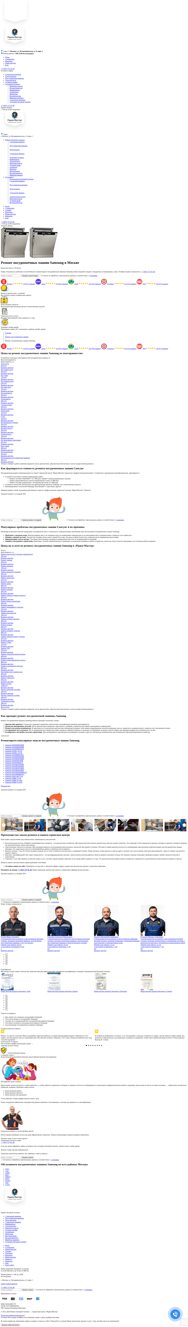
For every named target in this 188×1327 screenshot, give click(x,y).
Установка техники (17, 157)
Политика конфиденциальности (13, 1315)
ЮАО (7, 1179)
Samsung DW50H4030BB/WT (16, 772)
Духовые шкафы (11, 82)
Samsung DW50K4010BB (14, 769)
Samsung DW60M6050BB (14, 745)
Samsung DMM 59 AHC (14, 780)
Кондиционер (15, 171)
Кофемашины (15, 90)
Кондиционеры (15, 96)
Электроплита (15, 161)
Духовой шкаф (15, 165)
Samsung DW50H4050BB (14, 770)
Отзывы (8, 210)
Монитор (13, 169)
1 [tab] (6, 954)
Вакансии (9, 216)
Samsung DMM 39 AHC (14, 782)
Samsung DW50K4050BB (14, 765)
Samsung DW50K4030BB (14, 767)
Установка (9, 177)
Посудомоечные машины (14, 78)
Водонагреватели (16, 88)
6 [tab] (6, 1007)
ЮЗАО (7, 1181)
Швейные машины (17, 98)
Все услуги (5, 707)
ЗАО (7, 1183)
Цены (7, 57)
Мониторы (14, 94)
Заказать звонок (27, 1157)
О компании (9, 59)
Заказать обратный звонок (10, 1325)
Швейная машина (16, 175)
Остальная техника (12, 84)
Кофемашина (14, 159)
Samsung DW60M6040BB (14, 747)
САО (7, 1171)
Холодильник (15, 150)
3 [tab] (6, 959)
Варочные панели (16, 86)
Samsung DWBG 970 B (13, 751)
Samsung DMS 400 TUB (14, 776)
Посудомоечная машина (18, 146)
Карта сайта (9, 1265)
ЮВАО (8, 1177)
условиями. (93, 276)
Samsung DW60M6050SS (14, 755)
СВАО (7, 1173)
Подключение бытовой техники (21, 179)
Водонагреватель (16, 173)
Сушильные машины (17, 100)
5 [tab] (6, 964)
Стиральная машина (17, 142)
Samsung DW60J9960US (14, 763)
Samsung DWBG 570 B (13, 753)
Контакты (9, 61)
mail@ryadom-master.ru (9, 1284)
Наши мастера (10, 63)
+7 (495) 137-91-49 (7, 69)
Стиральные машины (13, 74)
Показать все (5, 786)
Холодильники (10, 76)
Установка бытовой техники (20, 102)
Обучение (9, 1253)
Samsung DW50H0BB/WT (14, 774)
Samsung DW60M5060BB (14, 757)
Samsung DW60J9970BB (14, 761)
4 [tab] (6, 961)
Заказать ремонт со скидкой (31, 520)
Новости (8, 1259)
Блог (7, 65)
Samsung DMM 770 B (13, 778)
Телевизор (13, 167)
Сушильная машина (17, 154)
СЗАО (7, 1185)
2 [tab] (6, 957)
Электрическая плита (17, 197)
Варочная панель (16, 163)
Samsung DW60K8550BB (14, 759)
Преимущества (10, 1249)
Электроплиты (10, 80)
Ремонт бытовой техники (15, 140)
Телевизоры (14, 92)
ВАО (7, 1175)
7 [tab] (6, 1009)
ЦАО (7, 1169)
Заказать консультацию (30, 276)
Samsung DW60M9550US (14, 749)
